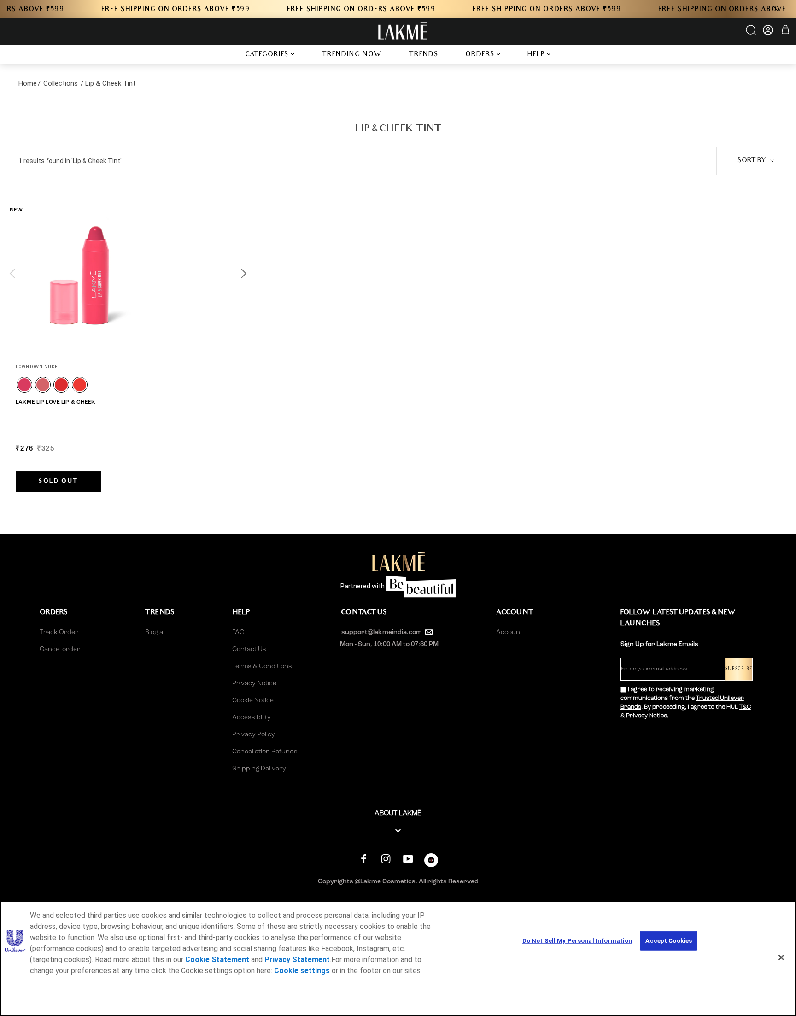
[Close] (781, 957)
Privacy (637, 716)
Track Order (59, 632)
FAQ (238, 632)
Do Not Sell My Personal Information (577, 940)
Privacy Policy (253, 734)
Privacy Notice (254, 683)
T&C (745, 707)
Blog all (155, 632)
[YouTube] (408, 859)
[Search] (751, 33)
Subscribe (738, 669)
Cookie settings (302, 970)
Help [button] (536, 55)
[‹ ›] (127, 273)
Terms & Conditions (262, 666)
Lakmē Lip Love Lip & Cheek (56, 402)
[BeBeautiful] (431, 862)
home (27, 83)
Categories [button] (267, 55)
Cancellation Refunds (265, 751)
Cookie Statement (217, 959)
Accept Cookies (668, 940)
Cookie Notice (253, 700)
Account (509, 632)
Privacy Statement (297, 959)
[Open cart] (785, 31)
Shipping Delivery (259, 768)
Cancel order (60, 649)
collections (60, 83)
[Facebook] (363, 859)
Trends (424, 55)
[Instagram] (386, 859)
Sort (751, 161)
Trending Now (352, 55)
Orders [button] (480, 55)
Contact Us (249, 649)
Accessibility (251, 717)
